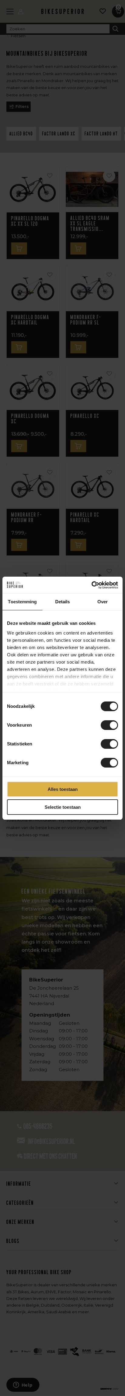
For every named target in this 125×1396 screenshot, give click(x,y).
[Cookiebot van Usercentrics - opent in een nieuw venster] (91, 585)
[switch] (109, 725)
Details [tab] (62, 601)
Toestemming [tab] (22, 601)
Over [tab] (102, 601)
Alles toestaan (63, 789)
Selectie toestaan (63, 807)
